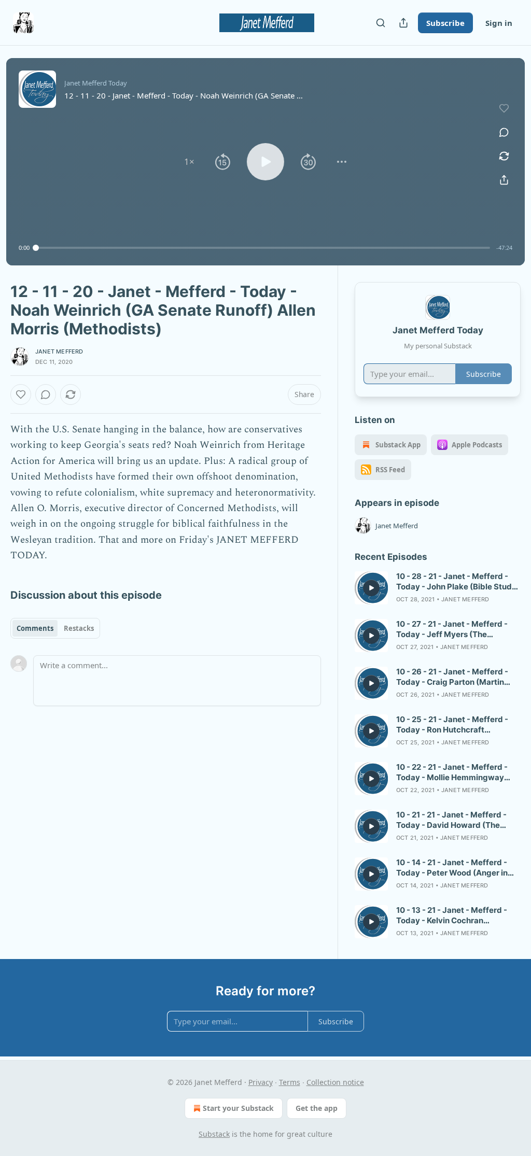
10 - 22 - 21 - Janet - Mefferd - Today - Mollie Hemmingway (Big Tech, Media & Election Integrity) (452, 772)
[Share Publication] (403, 22)
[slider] (263, 248)
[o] (371, 588)
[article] (438, 588)
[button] (189, 162)
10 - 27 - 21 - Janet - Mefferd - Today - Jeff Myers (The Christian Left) (452, 629)
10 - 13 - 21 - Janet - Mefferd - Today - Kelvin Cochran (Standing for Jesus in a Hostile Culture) (454, 915)
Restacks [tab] (79, 628)
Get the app (317, 1108)
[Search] (380, 22)
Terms (289, 1082)
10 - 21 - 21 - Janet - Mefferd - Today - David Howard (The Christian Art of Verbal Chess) (452, 820)
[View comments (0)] (504, 132)
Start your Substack (238, 1108)
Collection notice (335, 1082)
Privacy (260, 1082)
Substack (214, 1134)
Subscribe (445, 23)
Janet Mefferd (59, 351)
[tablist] (55, 628)
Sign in (498, 23)
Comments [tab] (35, 628)
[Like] (20, 394)
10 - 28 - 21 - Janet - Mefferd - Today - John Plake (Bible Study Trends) (456, 581)
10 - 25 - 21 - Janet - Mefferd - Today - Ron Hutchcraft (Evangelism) (452, 724)
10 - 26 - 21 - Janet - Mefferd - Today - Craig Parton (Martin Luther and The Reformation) (452, 677)
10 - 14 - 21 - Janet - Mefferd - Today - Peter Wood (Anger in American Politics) (452, 867)
